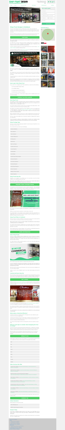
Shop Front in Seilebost (13, 419)
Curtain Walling (43, 5)
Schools (52, 5)
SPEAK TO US (24, 336)
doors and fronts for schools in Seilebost (33, 303)
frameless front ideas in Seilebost (27, 109)
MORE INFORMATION (24, 232)
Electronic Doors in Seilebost (15, 421)
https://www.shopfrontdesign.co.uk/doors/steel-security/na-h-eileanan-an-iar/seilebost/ (24, 374)
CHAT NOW (25, 37)
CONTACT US (24, 398)
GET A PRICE (24, 279)
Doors (15, 5)
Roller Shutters (23, 5)
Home (11, 5)
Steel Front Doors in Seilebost (15, 423)
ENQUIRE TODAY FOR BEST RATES (25, 184)
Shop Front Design (25, 49)
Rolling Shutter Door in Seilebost (15, 424)
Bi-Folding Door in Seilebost (15, 422)
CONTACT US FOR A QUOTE (25, 97)
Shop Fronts (34, 5)
